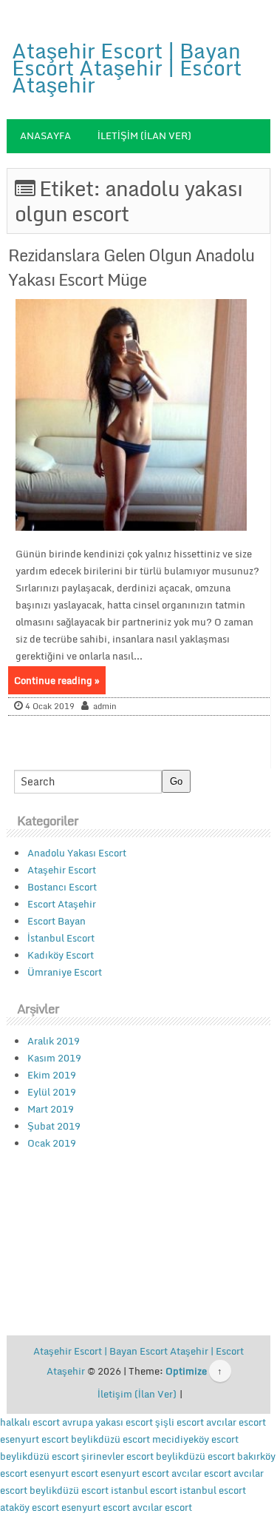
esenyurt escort (34, 1439)
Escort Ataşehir (61, 904)
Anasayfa (45, 135)
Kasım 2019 (54, 1058)
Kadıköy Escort (60, 955)
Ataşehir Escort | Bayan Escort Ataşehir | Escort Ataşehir (127, 67)
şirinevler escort (117, 1456)
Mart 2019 (50, 1109)
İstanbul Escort (61, 938)
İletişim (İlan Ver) (144, 135)
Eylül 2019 (51, 1092)
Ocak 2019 (51, 1143)
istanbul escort (144, 1490)
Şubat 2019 (54, 1126)
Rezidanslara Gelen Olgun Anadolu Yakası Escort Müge (131, 267)
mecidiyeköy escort (195, 1439)
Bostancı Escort (62, 887)
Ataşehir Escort (61, 870)
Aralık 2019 (53, 1041)
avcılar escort (236, 1422)
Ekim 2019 (51, 1075)
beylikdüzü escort (110, 1439)
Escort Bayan (56, 921)
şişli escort (179, 1422)
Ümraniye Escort (64, 972)
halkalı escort (30, 1422)
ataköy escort (29, 1507)
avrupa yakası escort (107, 1422)
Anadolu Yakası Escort (76, 853)
